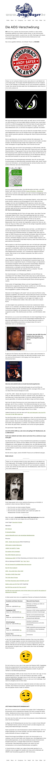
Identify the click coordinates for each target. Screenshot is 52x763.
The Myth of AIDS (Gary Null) (12, 574)
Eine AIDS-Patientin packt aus (13, 554)
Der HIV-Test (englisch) (11, 567)
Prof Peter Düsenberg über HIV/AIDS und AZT (17, 580)
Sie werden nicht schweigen (12, 551)
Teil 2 (25, 561)
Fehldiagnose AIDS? (10, 558)
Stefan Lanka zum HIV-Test (12, 584)
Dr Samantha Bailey (10, 532)
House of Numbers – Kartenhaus (34, 191)
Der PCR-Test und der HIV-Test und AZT (15, 587)
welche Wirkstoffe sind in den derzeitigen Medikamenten (19, 535)
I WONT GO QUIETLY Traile (12, 548)
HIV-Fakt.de (8, 528)
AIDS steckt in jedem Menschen (13, 545)
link (19, 606)
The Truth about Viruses (11, 577)
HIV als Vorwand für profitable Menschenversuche (18, 564)
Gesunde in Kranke (17, 522)
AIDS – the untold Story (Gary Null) (14, 571)
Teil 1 (22, 561)
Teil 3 (28, 561)
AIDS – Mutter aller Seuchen (12, 541)
